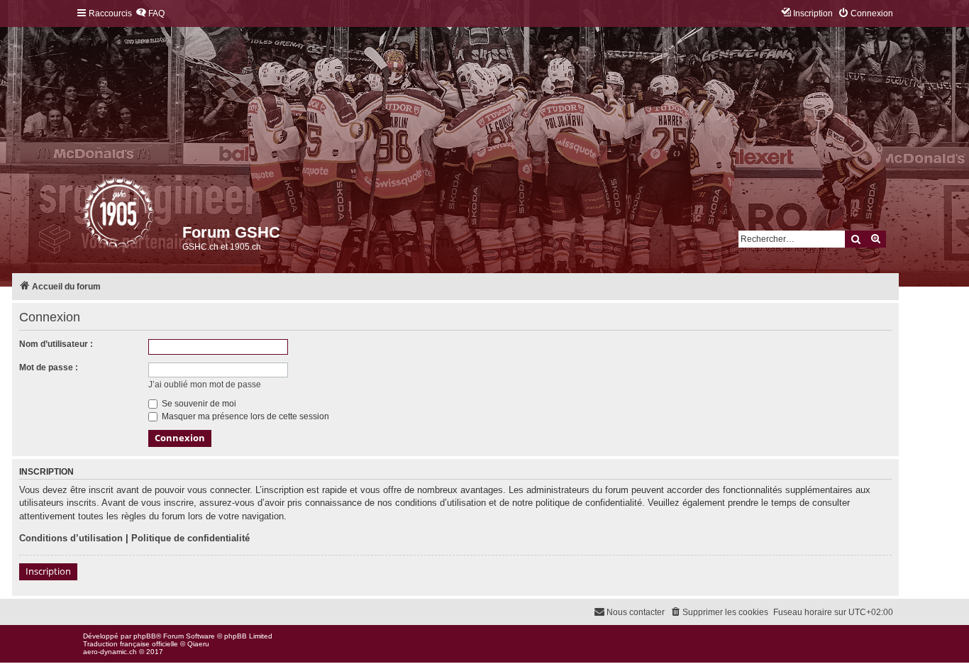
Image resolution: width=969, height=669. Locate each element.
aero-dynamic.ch (110, 652)
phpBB (144, 636)
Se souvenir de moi (198, 404)
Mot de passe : (48, 367)
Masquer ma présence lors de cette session (244, 416)
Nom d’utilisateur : (56, 344)
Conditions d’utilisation (71, 538)
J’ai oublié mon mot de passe (204, 384)
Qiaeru (198, 644)
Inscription (48, 571)
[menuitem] (150, 13)
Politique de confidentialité (190, 538)
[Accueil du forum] (84, 216)
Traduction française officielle (130, 644)
